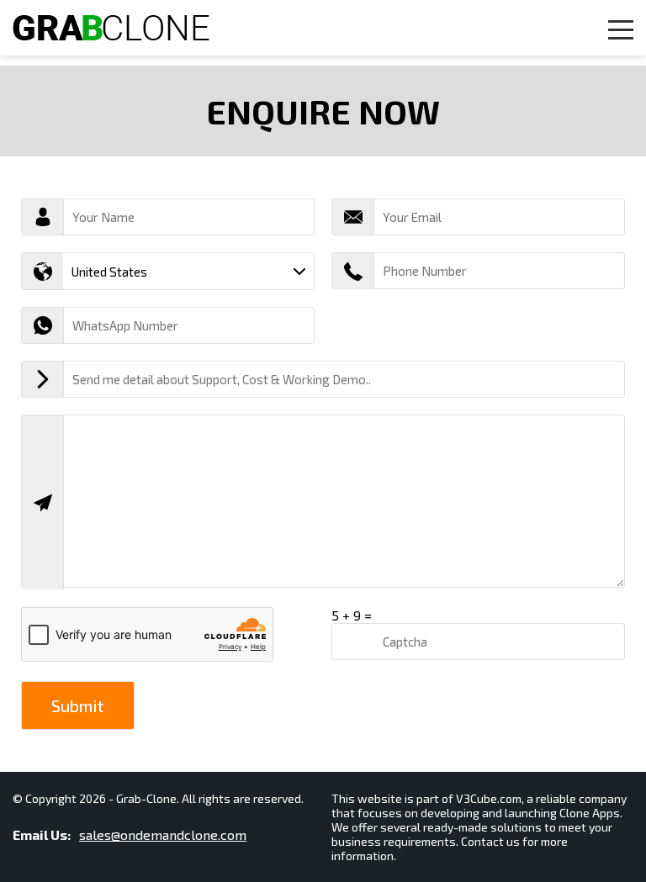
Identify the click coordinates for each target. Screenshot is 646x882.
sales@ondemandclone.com (162, 834)
